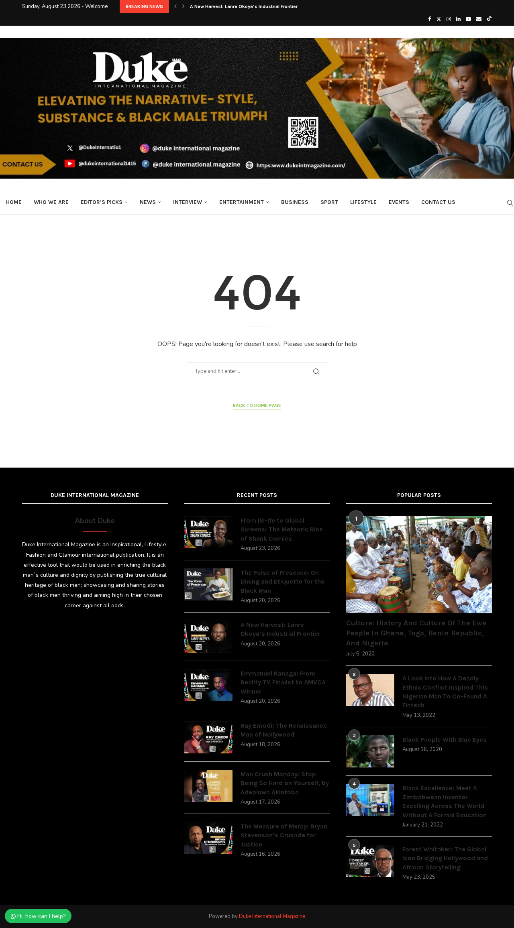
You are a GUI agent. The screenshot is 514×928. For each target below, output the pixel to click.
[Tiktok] (489, 19)
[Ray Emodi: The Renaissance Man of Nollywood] (208, 737)
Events (399, 202)
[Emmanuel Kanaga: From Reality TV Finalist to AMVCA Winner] (208, 685)
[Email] (478, 19)
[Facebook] (429, 19)
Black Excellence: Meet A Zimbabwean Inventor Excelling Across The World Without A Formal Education (444, 801)
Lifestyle (363, 202)
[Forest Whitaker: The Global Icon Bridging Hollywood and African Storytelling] (370, 861)
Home (14, 202)
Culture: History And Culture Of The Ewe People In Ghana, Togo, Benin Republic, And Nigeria (416, 633)
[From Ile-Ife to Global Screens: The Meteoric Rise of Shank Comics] (208, 532)
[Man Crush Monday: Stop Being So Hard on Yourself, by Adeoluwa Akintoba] (208, 786)
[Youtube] (468, 19)
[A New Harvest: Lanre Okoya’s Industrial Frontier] (208, 637)
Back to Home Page (257, 405)
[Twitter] (438, 19)
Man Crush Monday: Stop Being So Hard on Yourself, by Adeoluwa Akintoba (285, 783)
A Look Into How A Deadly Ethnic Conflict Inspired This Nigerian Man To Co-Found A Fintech (445, 691)
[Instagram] (449, 19)
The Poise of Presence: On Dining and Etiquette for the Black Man (282, 581)
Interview (187, 202)
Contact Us (438, 202)
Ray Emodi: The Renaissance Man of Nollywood (284, 730)
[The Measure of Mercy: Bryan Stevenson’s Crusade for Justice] (208, 838)
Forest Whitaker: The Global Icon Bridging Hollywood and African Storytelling (445, 858)
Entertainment (241, 202)
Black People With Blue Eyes (444, 739)
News (148, 202)
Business (294, 202)
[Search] (510, 202)
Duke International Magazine (272, 916)
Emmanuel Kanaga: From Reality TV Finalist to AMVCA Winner (283, 682)
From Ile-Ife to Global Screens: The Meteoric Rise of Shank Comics (282, 529)
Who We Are (51, 202)
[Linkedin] (458, 19)
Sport (329, 202)
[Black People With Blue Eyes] (370, 751)
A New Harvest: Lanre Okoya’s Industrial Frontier (244, 6)
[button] (175, 6)
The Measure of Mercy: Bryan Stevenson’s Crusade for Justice (284, 835)
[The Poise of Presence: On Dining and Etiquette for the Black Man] (208, 584)
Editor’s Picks (101, 202)
